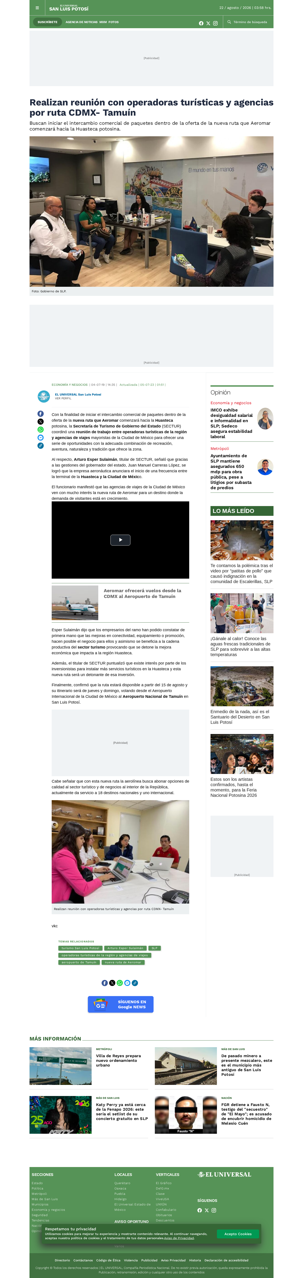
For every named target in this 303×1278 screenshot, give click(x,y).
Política (37, 1188)
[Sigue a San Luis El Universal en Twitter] (209, 23)
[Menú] (37, 7)
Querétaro (122, 1183)
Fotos (113, 22)
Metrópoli (220, 448)
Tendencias (40, 1220)
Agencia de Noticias (82, 22)
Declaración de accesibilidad (226, 1260)
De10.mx (162, 1188)
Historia (195, 1260)
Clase (160, 1193)
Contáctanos (83, 1260)
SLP (155, 948)
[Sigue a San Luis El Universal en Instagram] (216, 23)
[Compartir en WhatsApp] (40, 430)
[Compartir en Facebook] (40, 414)
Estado (37, 1183)
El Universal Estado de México (132, 1207)
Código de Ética (108, 1260)
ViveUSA (162, 1199)
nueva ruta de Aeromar (123, 962)
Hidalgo (120, 1199)
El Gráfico (164, 1183)
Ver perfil (63, 398)
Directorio (62, 1260)
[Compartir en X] (40, 422)
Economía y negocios (70, 384)
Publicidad (149, 1260)
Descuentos (165, 1220)
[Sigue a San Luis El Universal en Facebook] (202, 23)
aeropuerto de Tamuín (79, 962)
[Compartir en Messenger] (40, 438)
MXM (103, 22)
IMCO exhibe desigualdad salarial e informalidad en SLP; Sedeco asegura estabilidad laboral (232, 423)
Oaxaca (120, 1188)
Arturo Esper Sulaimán (125, 948)
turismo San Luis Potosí (80, 948)
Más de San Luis (45, 1199)
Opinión (220, 392)
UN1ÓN (161, 1204)
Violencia (131, 1260)
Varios (119, 1246)
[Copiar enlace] (40, 446)
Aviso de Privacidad (179, 1238)
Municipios (40, 1204)
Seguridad (40, 1215)
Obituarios (164, 1215)
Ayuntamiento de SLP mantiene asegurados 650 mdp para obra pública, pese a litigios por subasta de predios (231, 471)
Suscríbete (47, 22)
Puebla (119, 1193)
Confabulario (166, 1209)
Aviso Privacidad (173, 1260)
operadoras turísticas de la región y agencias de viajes (105, 955)
